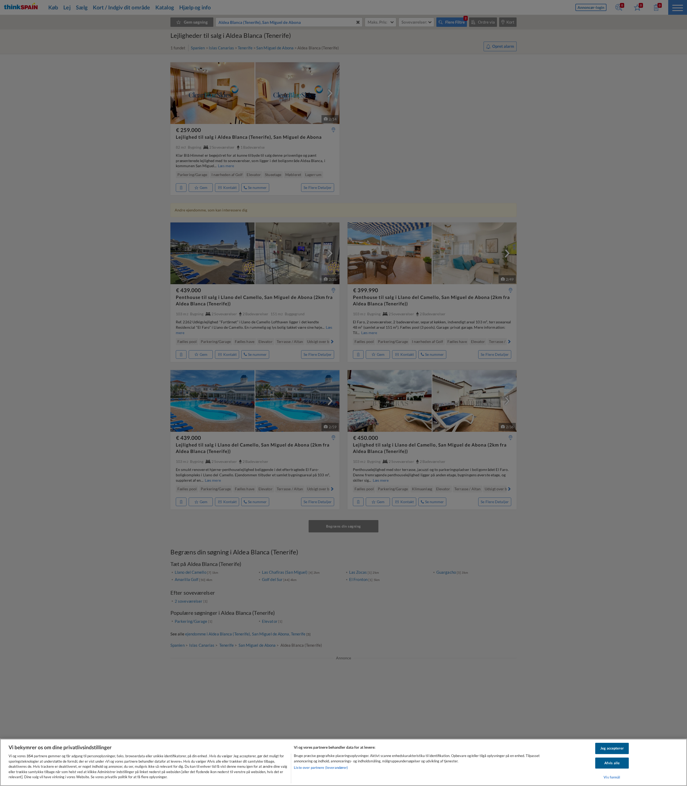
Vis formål (612, 777)
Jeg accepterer (612, 748)
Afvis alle (612, 763)
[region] (343, 762)
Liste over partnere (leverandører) (321, 767)
